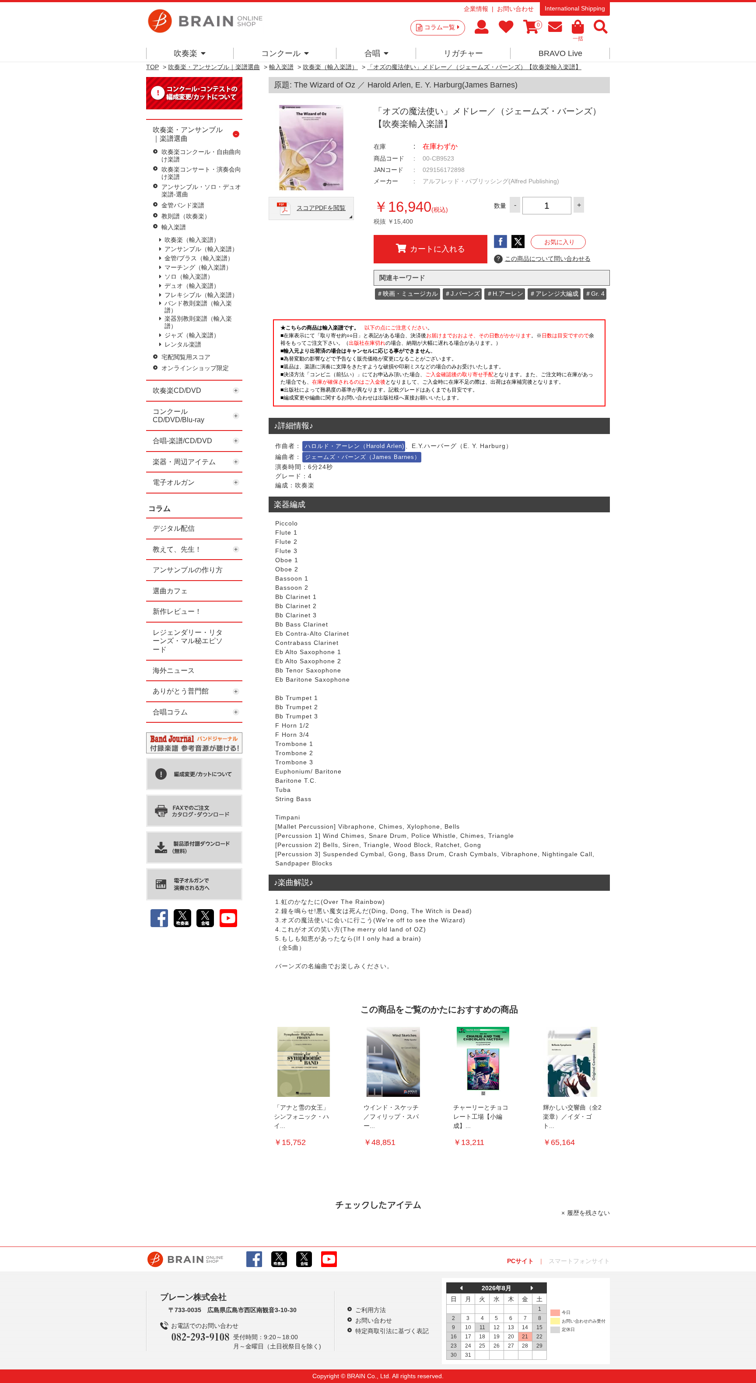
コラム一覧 (439, 27)
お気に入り (559, 241)
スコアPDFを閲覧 (321, 207)
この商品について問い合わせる (544, 258)
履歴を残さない (588, 1212)
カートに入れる (437, 249)
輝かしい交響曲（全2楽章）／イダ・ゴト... (572, 1116)
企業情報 (476, 8)
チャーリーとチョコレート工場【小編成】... (480, 1116)
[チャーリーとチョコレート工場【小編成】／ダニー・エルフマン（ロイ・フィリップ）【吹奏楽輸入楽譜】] (483, 1062)
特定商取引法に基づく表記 (392, 1330)
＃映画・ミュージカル (407, 293)
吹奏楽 (185, 53)
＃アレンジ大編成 (553, 293)
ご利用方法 (370, 1309)
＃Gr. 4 (595, 293)
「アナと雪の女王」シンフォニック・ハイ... (301, 1116)
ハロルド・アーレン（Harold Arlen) (354, 446)
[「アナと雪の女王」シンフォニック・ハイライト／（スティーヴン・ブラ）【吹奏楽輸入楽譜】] (304, 1062)
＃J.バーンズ (462, 293)
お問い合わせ (515, 8)
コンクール (281, 53)
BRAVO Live (560, 53)
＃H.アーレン (504, 293)
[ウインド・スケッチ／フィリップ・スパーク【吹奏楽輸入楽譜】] (393, 1062)
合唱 (372, 53)
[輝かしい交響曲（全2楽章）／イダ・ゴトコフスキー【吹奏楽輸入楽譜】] (573, 1062)
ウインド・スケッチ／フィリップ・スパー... (391, 1116)
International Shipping (575, 8)
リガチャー (463, 53)
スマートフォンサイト (579, 1260)
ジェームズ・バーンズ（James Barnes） (362, 457)
